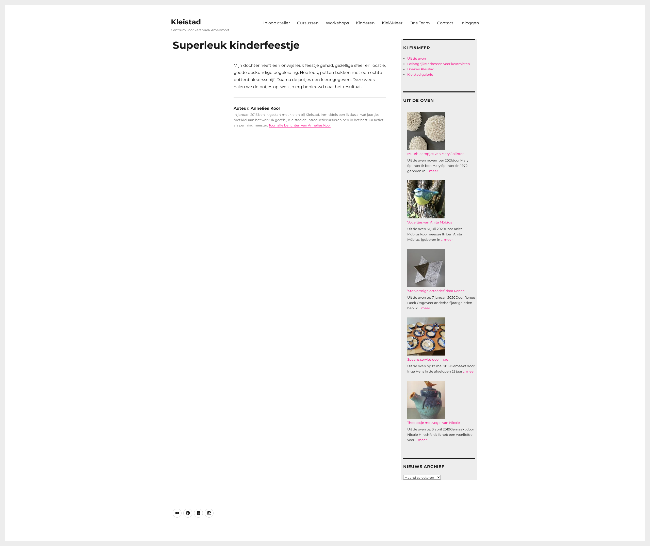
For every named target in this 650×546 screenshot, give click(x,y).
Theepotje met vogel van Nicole (433, 423)
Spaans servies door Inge (427, 359)
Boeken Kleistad (420, 69)
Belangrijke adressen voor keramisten (438, 64)
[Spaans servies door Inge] (426, 336)
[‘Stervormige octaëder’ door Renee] (426, 268)
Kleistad (186, 22)
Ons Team (420, 23)
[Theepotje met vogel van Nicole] (426, 400)
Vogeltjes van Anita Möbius (429, 222)
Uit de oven (416, 58)
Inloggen (470, 23)
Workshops (337, 23)
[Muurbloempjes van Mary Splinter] (426, 131)
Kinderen (365, 23)
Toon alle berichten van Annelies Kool (300, 125)
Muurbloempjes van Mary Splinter (435, 154)
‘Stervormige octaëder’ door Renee (436, 291)
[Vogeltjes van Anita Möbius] (426, 199)
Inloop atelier (276, 23)
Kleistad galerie (420, 74)
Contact (445, 23)
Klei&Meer (392, 23)
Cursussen (308, 23)
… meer (432, 171)
